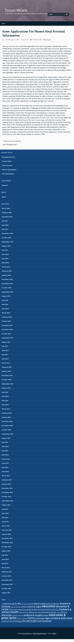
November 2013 (7, 492)
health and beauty (24, 612)
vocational (46, 621)
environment (13, 609)
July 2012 (5, 555)
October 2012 (6, 547)
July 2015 (5, 442)
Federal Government (9, 170)
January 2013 (6, 534)
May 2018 (5, 304)
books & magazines (53, 604)
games (24, 609)
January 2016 (6, 417)
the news (26, 621)
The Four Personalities (12, 141)
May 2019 (5, 258)
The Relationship (8, 174)
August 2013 (6, 505)
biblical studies (40, 604)
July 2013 (5, 509)
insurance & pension (49, 612)
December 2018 (7, 279)
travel (39, 621)
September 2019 (7, 242)
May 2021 (5, 229)
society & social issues (62, 618)
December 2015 (7, 421)
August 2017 (6, 342)
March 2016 (6, 409)
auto (22, 604)
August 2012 (6, 551)
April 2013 (5, 522)
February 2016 (7, 413)
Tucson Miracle (16, 10)
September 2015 (7, 434)
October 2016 (6, 380)
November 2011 (7, 584)
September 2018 (7, 292)
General (48, 40)
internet (59, 612)
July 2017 (5, 346)
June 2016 (5, 396)
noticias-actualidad (22, 618)
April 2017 (5, 359)
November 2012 (7, 542)
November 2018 (7, 284)
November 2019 (7, 233)
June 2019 (5, 254)
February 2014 (7, 480)
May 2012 (5, 563)
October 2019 (6, 238)
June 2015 (5, 446)
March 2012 (6, 568)
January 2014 (6, 484)
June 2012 (5, 559)
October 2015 (6, 430)
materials (20, 615)
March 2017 (6, 363)
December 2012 (7, 538)
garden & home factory (35, 610)
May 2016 (5, 400)
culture (24, 607)
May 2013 (5, 517)
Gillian (54, 633)
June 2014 (5, 463)
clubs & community (16, 607)
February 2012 (7, 572)
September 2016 (7, 384)
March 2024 (6, 208)
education (48, 606)
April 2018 (5, 309)
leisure (65, 612)
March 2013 (6, 526)
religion (47, 618)
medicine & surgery (33, 615)
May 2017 (5, 354)
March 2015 (6, 459)
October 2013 (6, 496)
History (31, 612)
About (3, 23)
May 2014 (5, 467)
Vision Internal (7, 165)
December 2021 (7, 217)
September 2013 (7, 501)
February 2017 (7, 367)
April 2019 (5, 263)
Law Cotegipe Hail (9, 144)
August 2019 (6, 246)
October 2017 (6, 334)
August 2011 (6, 593)
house (40, 612)
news (52, 615)
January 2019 (6, 275)
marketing (15, 615)
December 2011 (7, 580)
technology (18, 621)
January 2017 (6, 371)
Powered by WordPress (40, 633)
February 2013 (7, 530)
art (19, 603)
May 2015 (5, 451)
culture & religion (34, 607)
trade (33, 621)
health (14, 612)
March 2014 (6, 476)
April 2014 (5, 471)
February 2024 (7, 212)
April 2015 (5, 455)
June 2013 (5, 513)
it (62, 612)
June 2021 (5, 225)
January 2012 (6, 576)
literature (6, 615)
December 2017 (7, 325)
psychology (39, 618)
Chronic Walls (6, 161)
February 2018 (7, 317)
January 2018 (6, 321)
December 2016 (7, 375)
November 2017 (7, 329)
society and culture (7, 621)
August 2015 (6, 438)
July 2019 (5, 250)
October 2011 (6, 588)
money (45, 615)
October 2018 (6, 288)
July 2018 (5, 300)
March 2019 (6, 267)
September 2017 (7, 338)
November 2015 (7, 426)
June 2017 (5, 350)
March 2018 (6, 313)
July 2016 (5, 392)
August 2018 (6, 296)
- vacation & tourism (9, 604)
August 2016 (6, 388)
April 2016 (5, 405)
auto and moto (29, 604)
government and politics (51, 609)
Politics (31, 618)
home (35, 612)
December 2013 (7, 488)
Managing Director (8, 157)
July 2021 (5, 221)
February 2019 (7, 271)
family (20, 609)
